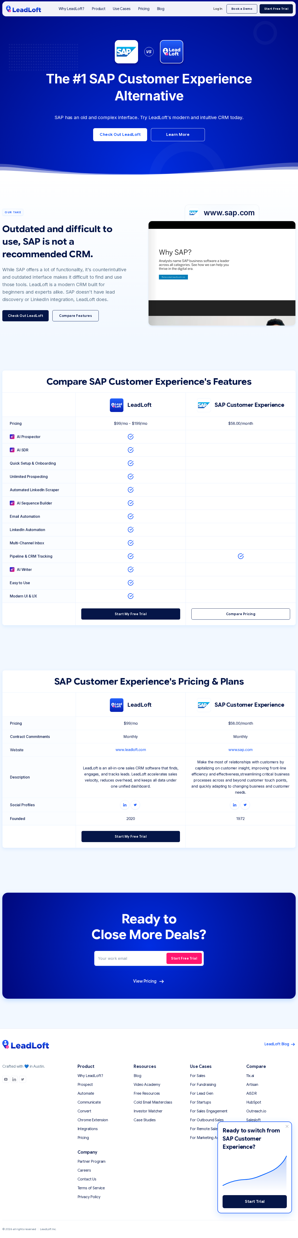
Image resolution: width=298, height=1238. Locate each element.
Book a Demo (242, 9)
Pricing (143, 9)
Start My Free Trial (131, 614)
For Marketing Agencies (210, 1137)
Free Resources (147, 1093)
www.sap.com (240, 749)
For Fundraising (203, 1084)
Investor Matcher (148, 1111)
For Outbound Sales (207, 1120)
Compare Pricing (241, 614)
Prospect (85, 1084)
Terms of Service (91, 1188)
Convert (84, 1111)
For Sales (197, 1075)
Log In (217, 9)
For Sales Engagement (208, 1111)
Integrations (88, 1129)
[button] (98, 9)
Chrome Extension (93, 1120)
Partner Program (92, 1161)
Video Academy (147, 1084)
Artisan (252, 1084)
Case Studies (145, 1120)
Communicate (89, 1102)
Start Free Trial (276, 9)
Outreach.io (256, 1111)
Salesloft (253, 1120)
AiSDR (251, 1093)
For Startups (200, 1102)
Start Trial (255, 1201)
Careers (84, 1170)
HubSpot (253, 1102)
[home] (23, 9)
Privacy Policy (89, 1197)
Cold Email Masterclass (153, 1102)
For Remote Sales (204, 1129)
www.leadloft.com (130, 749)
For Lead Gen (201, 1093)
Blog (160, 9)
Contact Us (87, 1179)
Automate (86, 1093)
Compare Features (75, 316)
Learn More (178, 134)
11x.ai (250, 1075)
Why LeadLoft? (71, 9)
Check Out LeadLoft (120, 134)
